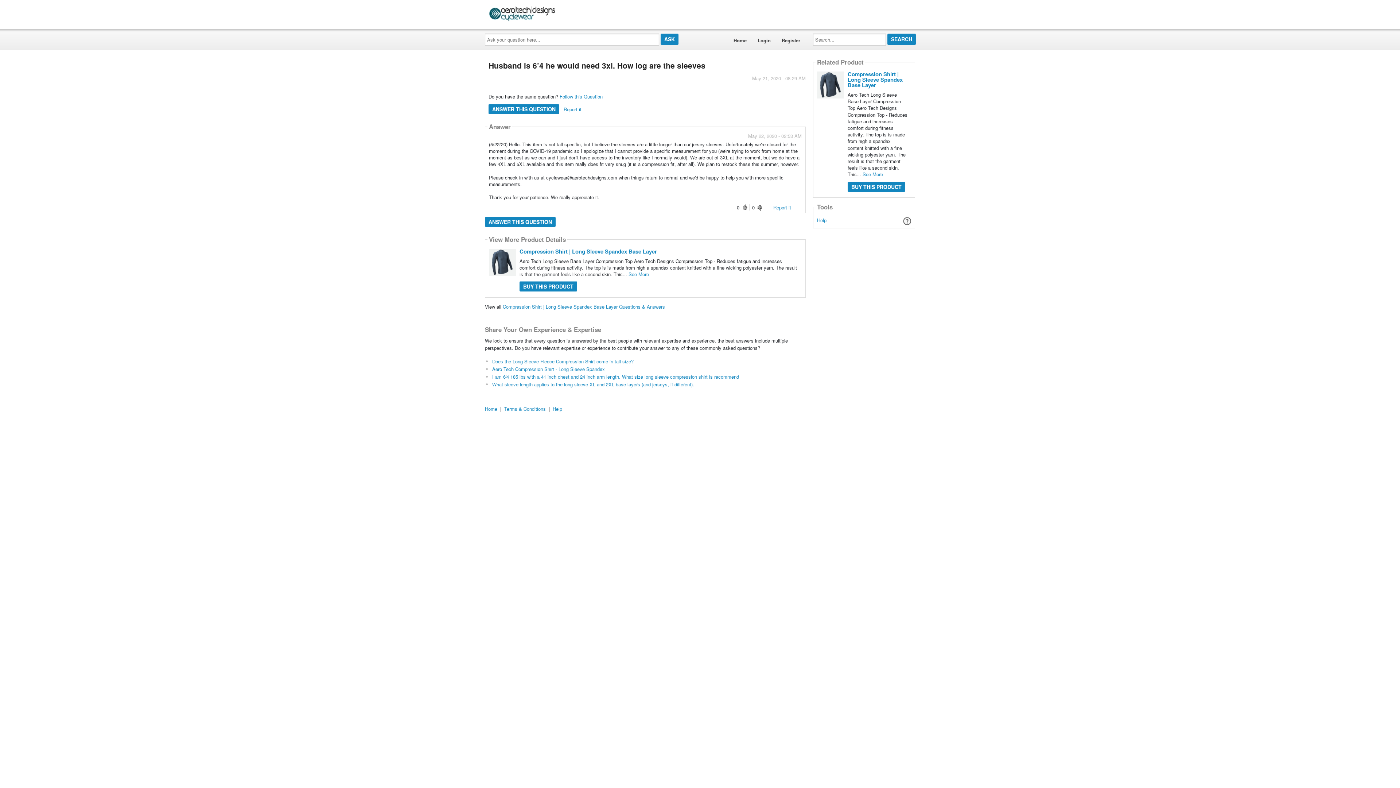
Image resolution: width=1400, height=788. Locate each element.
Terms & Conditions (525, 408)
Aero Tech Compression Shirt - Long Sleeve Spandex (548, 369)
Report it (573, 109)
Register (791, 40)
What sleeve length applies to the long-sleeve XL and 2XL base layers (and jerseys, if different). (593, 384)
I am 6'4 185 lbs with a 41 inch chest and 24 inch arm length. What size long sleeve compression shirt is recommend (615, 376)
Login (764, 40)
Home (740, 40)
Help (822, 220)
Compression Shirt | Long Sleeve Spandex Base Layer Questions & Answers (584, 306)
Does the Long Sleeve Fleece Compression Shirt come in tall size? (563, 361)
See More (639, 274)
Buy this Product (548, 286)
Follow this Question (581, 96)
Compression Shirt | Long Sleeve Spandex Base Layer (588, 251)
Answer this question (524, 109)
